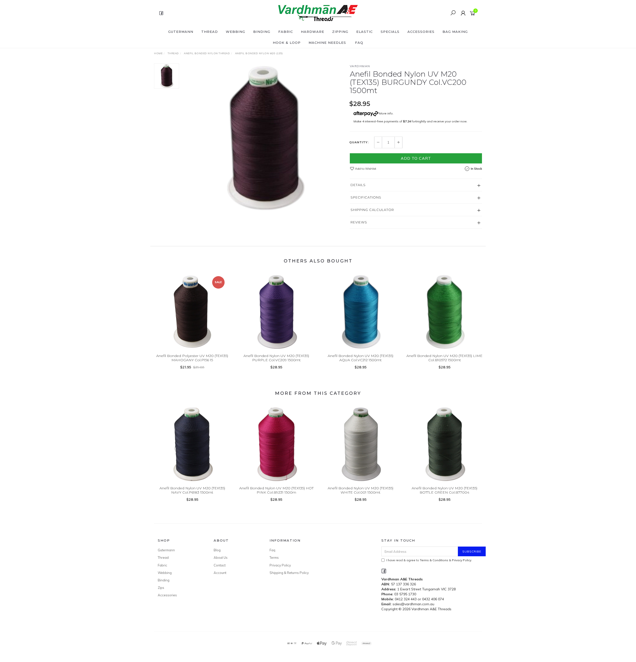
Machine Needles (327, 43)
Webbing (235, 32)
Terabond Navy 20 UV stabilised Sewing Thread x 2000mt (38, 641)
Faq (272, 550)
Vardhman (360, 66)
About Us (221, 558)
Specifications (366, 197)
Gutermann (180, 32)
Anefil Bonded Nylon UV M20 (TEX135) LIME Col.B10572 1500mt (444, 358)
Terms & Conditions (434, 560)
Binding (261, 32)
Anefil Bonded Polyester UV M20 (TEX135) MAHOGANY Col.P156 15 (192, 358)
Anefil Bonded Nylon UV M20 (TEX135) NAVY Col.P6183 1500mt (192, 490)
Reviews (359, 222)
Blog (217, 550)
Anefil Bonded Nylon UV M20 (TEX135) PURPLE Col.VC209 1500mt (276, 358)
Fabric (285, 32)
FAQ (359, 43)
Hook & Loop (287, 43)
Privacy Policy (280, 565)
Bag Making (455, 32)
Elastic (364, 32)
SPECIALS (390, 32)
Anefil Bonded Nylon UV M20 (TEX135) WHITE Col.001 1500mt (360, 490)
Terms (274, 558)
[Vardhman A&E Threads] (317, 12)
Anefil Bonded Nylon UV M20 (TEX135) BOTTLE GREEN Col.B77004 (444, 490)
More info (385, 113)
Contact (220, 565)
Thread (209, 32)
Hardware (312, 32)
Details (358, 185)
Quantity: (359, 142)
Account (220, 573)
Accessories (421, 32)
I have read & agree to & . (429, 560)
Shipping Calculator (372, 210)
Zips (161, 588)
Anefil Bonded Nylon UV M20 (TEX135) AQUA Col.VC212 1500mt (360, 358)
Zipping (340, 32)
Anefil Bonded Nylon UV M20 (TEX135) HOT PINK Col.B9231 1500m (276, 490)
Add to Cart (416, 158)
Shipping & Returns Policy (289, 573)
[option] (264, 138)
